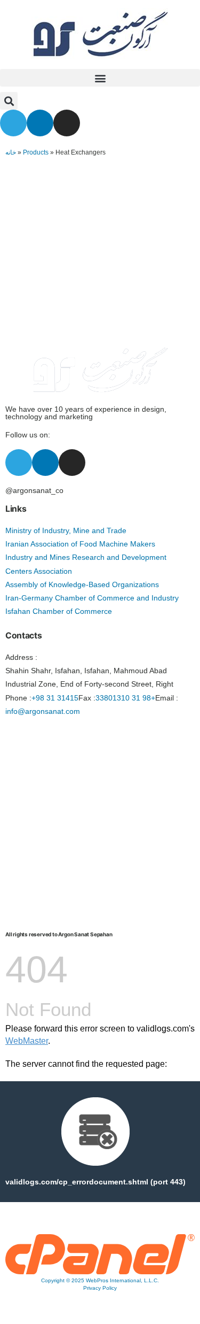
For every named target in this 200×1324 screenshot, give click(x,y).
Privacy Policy (100, 1288)
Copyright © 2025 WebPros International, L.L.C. (100, 1280)
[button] (100, 78)
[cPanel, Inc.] (100, 1271)
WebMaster (26, 1040)
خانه (10, 152)
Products (36, 152)
